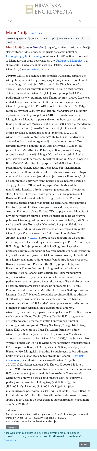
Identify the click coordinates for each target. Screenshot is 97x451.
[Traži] (80, 21)
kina (45, 69)
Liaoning (36, 56)
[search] (87, 21)
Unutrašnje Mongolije (69, 61)
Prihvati (84, 444)
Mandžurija (17, 32)
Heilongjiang (14, 56)
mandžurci (34, 69)
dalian (34, 238)
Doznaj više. (10, 440)
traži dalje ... (38, 33)
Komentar (12, 427)
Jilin (25, 56)
